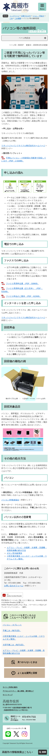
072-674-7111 (29, 717)
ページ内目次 (24, 38)
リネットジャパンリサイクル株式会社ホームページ (23, 145)
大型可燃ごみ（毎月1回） (14, 645)
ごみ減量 (18, 18)
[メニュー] (42, 7)
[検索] (42, 752)
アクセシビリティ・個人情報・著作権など (18, 691)
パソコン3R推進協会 (10, 500)
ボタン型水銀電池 (14, 553)
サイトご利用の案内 (10, 687)
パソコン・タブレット (12, 625)
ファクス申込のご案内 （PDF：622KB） (23, 296)
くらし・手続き (38, 16)
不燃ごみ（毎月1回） (12, 630)
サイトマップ (8, 695)
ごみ (11, 18)
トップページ (14, 16)
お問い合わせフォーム (13, 586)
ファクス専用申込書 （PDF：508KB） (22, 283)
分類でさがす (26, 16)
